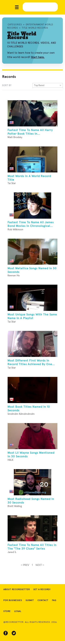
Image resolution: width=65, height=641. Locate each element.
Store (7, 611)
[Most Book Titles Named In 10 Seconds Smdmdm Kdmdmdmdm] (32, 390)
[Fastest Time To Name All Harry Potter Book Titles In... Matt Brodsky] (32, 113)
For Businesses (12, 600)
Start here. (38, 57)
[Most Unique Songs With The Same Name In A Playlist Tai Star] (32, 298)
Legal (17, 611)
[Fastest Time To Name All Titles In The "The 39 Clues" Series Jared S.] (32, 528)
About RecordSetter (16, 589)
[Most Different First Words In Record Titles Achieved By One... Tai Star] (32, 344)
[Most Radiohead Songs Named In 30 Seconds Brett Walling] (32, 482)
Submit (30, 600)
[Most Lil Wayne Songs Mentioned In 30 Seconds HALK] (32, 436)
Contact (43, 600)
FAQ (54, 600)
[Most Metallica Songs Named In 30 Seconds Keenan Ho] (32, 252)
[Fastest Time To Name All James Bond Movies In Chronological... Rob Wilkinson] (32, 205)
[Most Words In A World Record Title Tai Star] (32, 159)
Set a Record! (42, 589)
